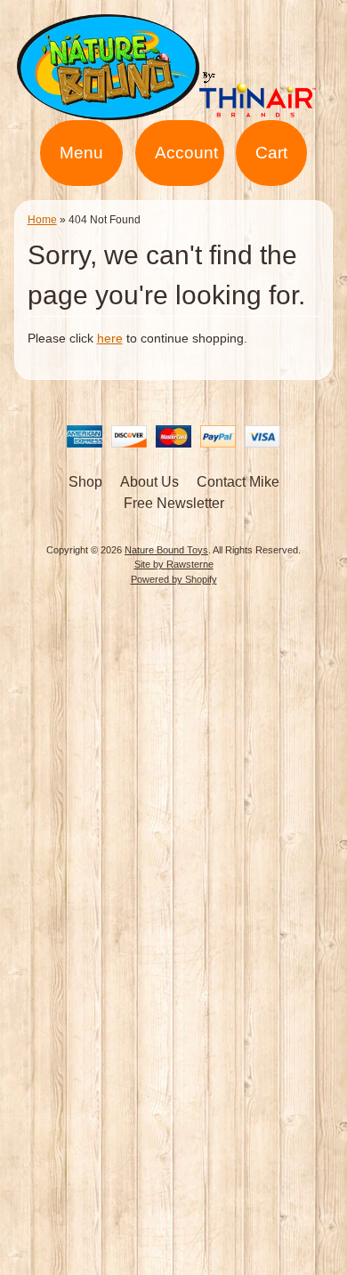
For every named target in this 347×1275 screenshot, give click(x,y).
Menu (81, 152)
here (110, 338)
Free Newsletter (174, 503)
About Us (149, 481)
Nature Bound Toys (166, 550)
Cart (271, 152)
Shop (85, 481)
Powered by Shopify (174, 579)
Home (42, 219)
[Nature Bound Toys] (173, 109)
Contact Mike (238, 481)
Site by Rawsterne (174, 564)
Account (186, 152)
